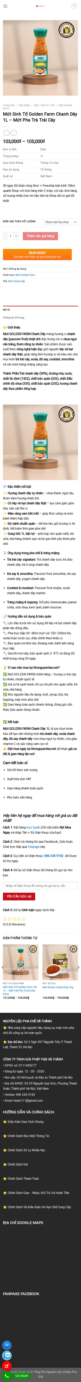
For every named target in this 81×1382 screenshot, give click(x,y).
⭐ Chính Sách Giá (15, 1164)
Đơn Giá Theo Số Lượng (19, 221)
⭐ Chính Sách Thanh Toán (21, 1179)
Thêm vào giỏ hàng (40, 236)
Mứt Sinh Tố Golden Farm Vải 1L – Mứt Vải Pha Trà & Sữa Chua (20, 990)
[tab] (40, 310)
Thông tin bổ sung (13, 317)
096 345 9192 (54, 856)
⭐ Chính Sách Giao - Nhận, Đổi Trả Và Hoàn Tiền (36, 1193)
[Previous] (3, 975)
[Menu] (5, 6)
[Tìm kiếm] (74, 6)
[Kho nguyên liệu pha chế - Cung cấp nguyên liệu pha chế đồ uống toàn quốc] (40, 6)
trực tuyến (33, 827)
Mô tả (6, 309)
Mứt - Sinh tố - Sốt (44, 105)
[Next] (78, 975)
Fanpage (34, 847)
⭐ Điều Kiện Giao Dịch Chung (23, 1122)
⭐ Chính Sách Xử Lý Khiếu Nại (24, 1150)
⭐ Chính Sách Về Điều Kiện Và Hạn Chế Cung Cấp (37, 1207)
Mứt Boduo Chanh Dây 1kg (57, 987)
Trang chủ (9, 105)
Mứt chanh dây (16, 281)
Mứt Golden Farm (25, 274)
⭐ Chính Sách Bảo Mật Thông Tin (26, 1136)
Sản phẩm (24, 105)
